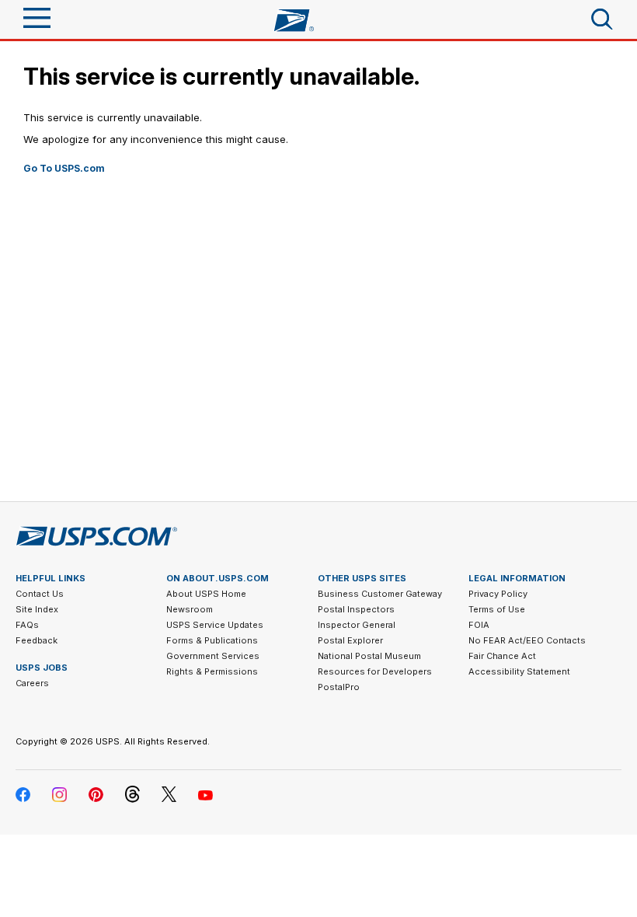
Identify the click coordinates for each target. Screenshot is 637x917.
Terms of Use (496, 609)
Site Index (37, 609)
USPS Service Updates (214, 624)
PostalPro (339, 687)
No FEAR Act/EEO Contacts (527, 640)
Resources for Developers (375, 671)
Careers (32, 683)
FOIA (478, 624)
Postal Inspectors (356, 609)
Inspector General (356, 624)
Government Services (212, 655)
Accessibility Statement (519, 671)
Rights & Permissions (212, 671)
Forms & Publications (212, 640)
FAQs (27, 624)
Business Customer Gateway (380, 593)
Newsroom (189, 609)
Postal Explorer (350, 640)
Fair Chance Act (502, 655)
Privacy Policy (497, 593)
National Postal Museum (369, 655)
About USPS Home (206, 593)
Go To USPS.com (64, 168)
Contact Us (40, 593)
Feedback (36, 640)
